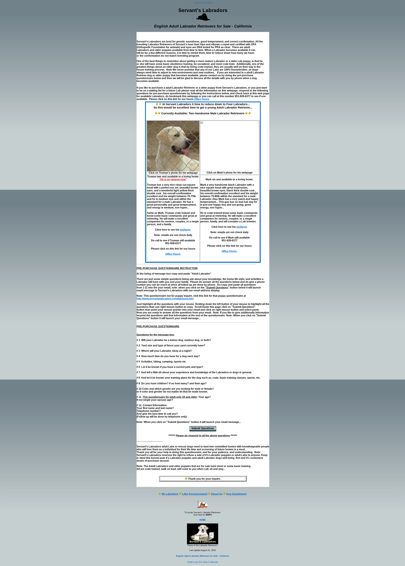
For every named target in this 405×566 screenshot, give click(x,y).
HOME (202, 520)
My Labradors (170, 494)
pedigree (185, 229)
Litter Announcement (194, 494)
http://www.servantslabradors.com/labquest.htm (165, 298)
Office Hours (201, 99)
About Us (216, 494)
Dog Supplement (236, 494)
